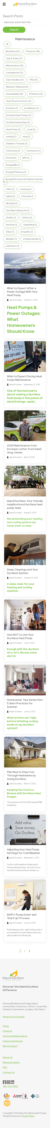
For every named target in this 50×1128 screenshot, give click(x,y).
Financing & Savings (13, 1041)
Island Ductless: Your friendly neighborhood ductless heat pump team (25, 504)
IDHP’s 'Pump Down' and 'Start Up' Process (21, 916)
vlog (26, 136)
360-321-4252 (10, 1086)
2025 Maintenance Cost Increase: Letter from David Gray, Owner (24, 449)
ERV (25, 157)
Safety (27, 217)
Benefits (13, 51)
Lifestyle (27, 196)
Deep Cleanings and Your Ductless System (22, 571)
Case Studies (15, 79)
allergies (11, 238)
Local (31, 129)
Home (6, 1026)
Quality (11, 217)
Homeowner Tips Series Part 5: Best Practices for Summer (25, 703)
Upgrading (30, 224)
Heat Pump (13, 129)
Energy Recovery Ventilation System (23, 180)
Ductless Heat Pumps (18, 115)
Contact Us (9, 1072)
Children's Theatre (16, 143)
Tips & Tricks (14, 58)
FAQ (34, 79)
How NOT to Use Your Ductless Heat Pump (20, 636)
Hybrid (10, 196)
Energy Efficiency (16, 172)
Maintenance (14, 65)
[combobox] (25, 22)
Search (14, 29)
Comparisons (14, 72)
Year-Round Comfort (18, 101)
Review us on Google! (13, 1016)
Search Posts (13, 16)
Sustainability (14, 93)
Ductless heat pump (18, 122)
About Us (7, 1057)
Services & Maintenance (15, 1036)
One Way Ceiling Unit (18, 210)
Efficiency (36, 93)
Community (13, 150)
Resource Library (11, 1062)
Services (11, 224)
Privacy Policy (27, 1115)
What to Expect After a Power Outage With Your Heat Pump (22, 291)
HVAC (10, 189)
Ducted (11, 157)
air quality (26, 231)
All (7, 44)
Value (10, 231)
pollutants (12, 245)
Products (33, 51)
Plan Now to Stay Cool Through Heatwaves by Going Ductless (21, 775)
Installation (31, 108)
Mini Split (12, 203)
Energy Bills (13, 164)
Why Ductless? (10, 1046)
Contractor (33, 150)
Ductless (12, 108)
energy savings (32, 238)
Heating (26, 189)
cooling (11, 136)
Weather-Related (17, 86)
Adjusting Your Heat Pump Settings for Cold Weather (23, 851)
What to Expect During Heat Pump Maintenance (24, 378)
